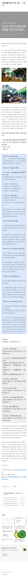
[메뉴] (25, 3)
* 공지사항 (17, 493)
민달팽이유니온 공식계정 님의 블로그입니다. (10, 551)
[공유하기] (7, 486)
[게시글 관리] (9, 486)
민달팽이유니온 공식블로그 (13, 3)
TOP (25, 573)
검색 (21, 3)
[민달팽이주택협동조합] (8, 493)
